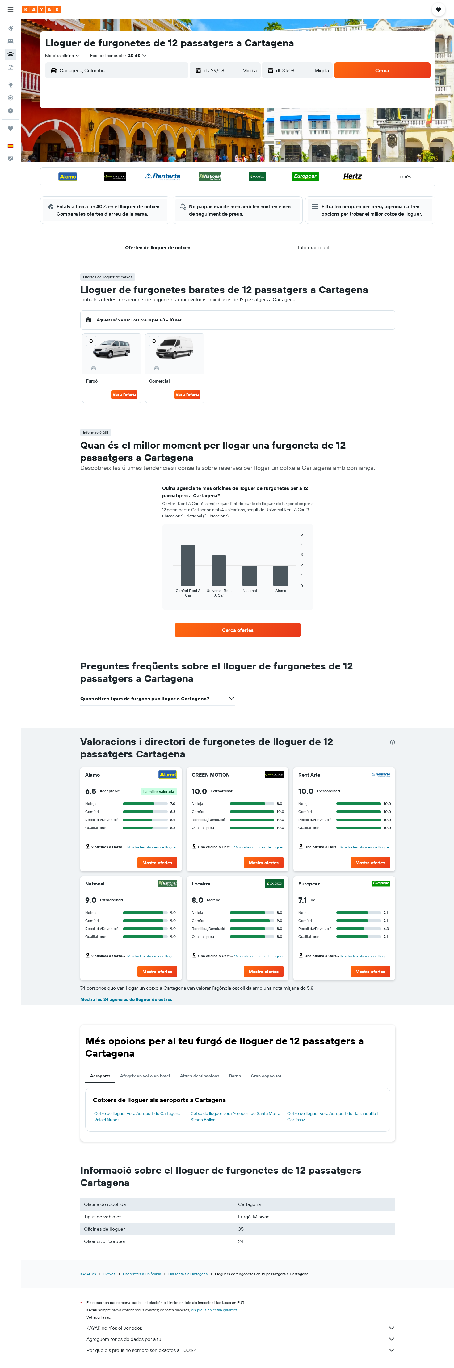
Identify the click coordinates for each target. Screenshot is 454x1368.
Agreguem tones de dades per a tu (123, 1339)
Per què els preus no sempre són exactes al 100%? (141, 1350)
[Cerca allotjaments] (10, 41)
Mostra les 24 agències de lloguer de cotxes (126, 999)
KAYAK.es (88, 1273)
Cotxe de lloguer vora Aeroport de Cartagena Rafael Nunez (137, 1116)
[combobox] (63, 55)
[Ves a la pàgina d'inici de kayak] (41, 9)
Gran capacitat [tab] (266, 1076)
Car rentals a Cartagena (188, 1273)
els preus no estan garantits (214, 1310)
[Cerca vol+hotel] (10, 67)
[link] (238, 630)
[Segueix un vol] (10, 98)
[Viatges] (10, 128)
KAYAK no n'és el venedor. (114, 1328)
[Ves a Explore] (10, 85)
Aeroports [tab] (100, 1076)
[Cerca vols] (10, 28)
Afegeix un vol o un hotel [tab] (145, 1076)
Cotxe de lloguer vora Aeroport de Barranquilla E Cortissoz (333, 1116)
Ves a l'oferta (124, 394)
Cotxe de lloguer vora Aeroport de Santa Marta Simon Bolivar (235, 1116)
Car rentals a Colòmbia (142, 1273)
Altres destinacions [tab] (199, 1076)
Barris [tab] (235, 1076)
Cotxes (109, 1273)
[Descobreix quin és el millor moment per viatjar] (10, 111)
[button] (10, 9)
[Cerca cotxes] (10, 54)
